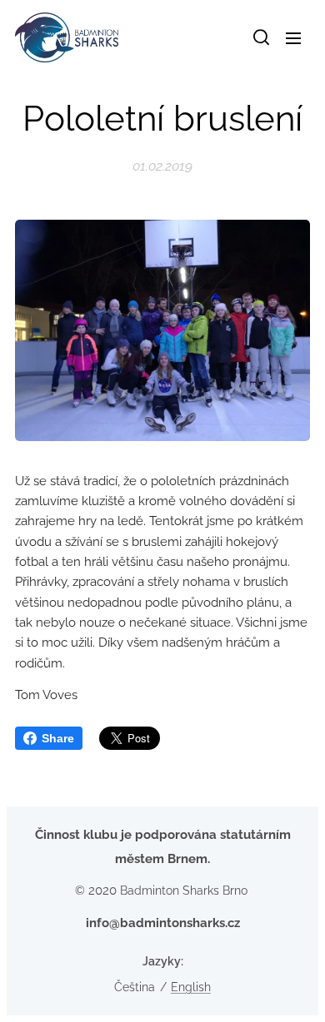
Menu (293, 37)
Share (58, 738)
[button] (260, 37)
